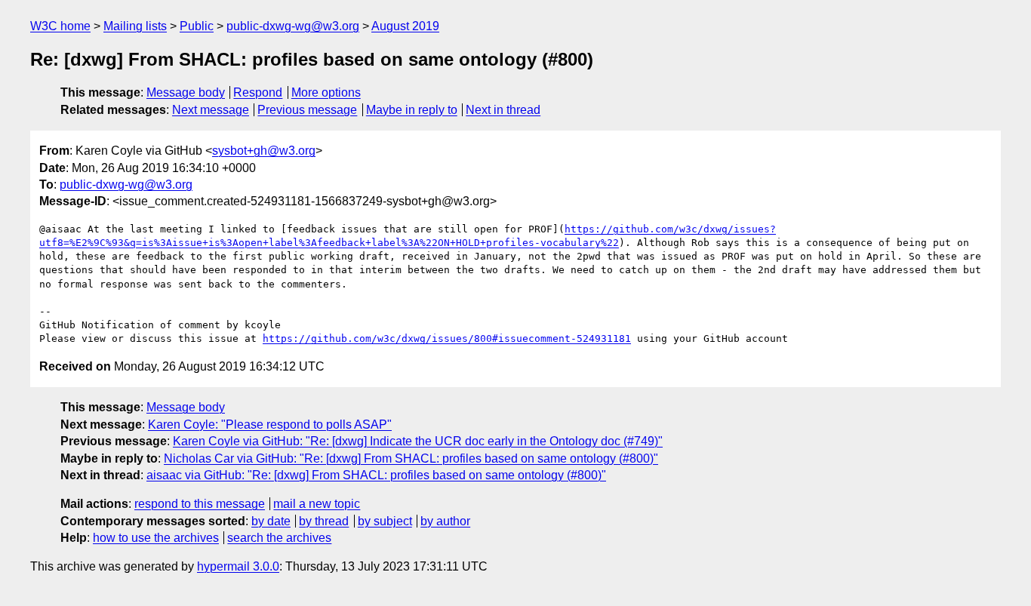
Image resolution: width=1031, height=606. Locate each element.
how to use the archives (156, 537)
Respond (257, 92)
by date (271, 521)
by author (445, 521)
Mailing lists (135, 26)
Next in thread (503, 109)
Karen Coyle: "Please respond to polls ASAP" (270, 424)
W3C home (60, 26)
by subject (385, 521)
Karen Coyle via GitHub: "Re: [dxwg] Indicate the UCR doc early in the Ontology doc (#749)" (418, 441)
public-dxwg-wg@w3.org (292, 26)
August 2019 (405, 26)
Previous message (307, 109)
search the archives (279, 537)
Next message (210, 109)
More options (326, 92)
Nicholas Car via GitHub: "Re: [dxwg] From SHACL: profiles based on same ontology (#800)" (411, 458)
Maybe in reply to (411, 109)
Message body (185, 92)
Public (197, 26)
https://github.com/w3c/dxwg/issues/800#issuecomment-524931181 (447, 338)
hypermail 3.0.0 (238, 566)
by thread (324, 521)
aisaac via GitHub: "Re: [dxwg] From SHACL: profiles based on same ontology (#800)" (376, 475)
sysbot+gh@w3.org (263, 150)
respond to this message (199, 503)
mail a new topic (316, 503)
